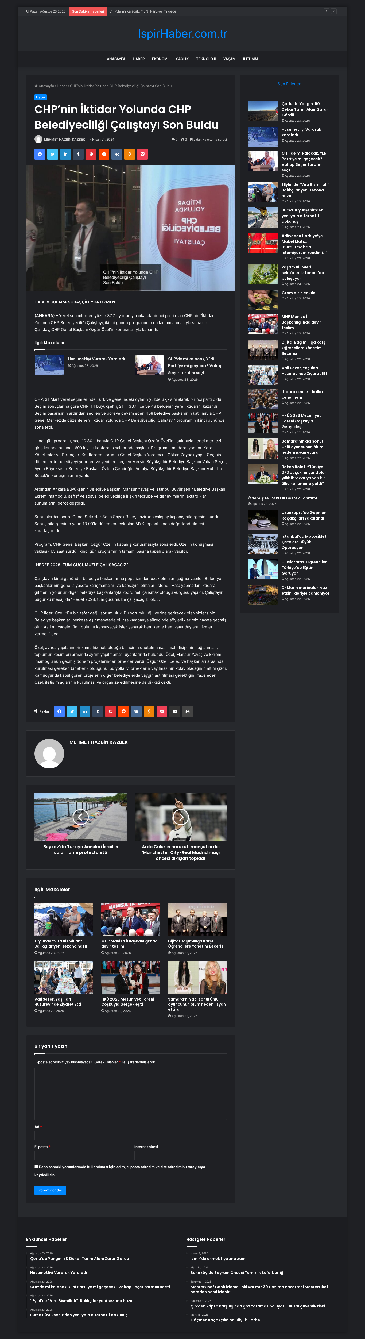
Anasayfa (116, 59)
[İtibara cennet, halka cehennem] (263, 399)
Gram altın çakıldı (299, 292)
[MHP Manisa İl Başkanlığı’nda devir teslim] (130, 919)
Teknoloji (206, 59)
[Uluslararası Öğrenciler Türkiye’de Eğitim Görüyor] (263, 569)
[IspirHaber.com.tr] (182, 33)
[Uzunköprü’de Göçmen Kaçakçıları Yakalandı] (263, 520)
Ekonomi (160, 59)
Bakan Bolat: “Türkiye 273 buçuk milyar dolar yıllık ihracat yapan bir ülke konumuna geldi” (304, 475)
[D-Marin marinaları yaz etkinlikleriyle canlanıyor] (263, 595)
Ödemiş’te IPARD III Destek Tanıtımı (282, 498)
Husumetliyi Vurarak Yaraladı (96, 358)
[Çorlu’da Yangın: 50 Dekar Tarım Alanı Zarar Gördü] (263, 111)
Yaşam (229, 59)
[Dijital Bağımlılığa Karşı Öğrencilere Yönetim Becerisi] (197, 919)
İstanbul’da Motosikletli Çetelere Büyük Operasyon (305, 542)
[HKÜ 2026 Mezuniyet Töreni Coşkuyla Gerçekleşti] (130, 977)
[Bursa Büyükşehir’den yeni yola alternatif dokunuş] (263, 217)
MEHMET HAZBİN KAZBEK (64, 139)
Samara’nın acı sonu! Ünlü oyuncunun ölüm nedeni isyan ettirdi (197, 1004)
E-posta (42, 1147)
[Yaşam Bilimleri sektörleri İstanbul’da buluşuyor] (263, 274)
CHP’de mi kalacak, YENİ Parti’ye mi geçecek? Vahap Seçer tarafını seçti (168, 11)
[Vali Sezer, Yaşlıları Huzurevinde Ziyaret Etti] (63, 977)
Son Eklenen (289, 83)
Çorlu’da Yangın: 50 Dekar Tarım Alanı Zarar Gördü (305, 109)
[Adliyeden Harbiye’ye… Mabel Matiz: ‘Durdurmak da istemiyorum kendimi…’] (263, 243)
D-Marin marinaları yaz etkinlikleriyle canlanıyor (305, 590)
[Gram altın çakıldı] (263, 300)
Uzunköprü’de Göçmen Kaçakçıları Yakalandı (304, 515)
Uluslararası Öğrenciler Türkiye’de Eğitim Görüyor (304, 567)
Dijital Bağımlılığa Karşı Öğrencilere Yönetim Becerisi (196, 943)
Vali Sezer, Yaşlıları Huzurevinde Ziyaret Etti (57, 1001)
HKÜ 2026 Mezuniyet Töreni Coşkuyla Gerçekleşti (127, 1001)
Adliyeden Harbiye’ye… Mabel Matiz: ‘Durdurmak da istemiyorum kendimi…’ (304, 244)
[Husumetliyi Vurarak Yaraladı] (49, 365)
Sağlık (182, 59)
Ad (38, 1127)
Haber (139, 59)
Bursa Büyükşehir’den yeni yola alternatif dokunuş (302, 215)
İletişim (250, 59)
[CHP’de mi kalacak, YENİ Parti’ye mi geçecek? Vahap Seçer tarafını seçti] (149, 365)
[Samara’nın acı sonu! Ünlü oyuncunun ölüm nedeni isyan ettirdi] (197, 977)
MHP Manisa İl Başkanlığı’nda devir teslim (129, 943)
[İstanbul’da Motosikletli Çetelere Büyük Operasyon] (263, 544)
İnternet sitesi (146, 1147)
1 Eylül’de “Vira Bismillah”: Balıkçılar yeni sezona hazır (60, 943)
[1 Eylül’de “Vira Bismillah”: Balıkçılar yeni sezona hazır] (63, 919)
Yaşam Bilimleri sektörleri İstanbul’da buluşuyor (303, 272)
